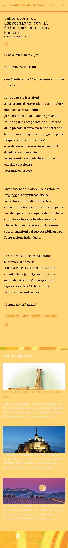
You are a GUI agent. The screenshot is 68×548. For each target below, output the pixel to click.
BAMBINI (36, 316)
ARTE (25, 316)
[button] (6, 44)
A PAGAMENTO (12, 316)
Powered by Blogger (36, 536)
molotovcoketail (47, 543)
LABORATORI (50, 316)
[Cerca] (63, 5)
